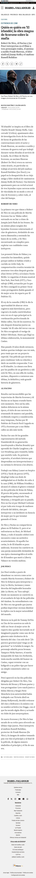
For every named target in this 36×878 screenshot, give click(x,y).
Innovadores (18, 832)
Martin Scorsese (19, 757)
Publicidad (18, 790)
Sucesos (18, 825)
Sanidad (18, 823)
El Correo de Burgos (18, 849)
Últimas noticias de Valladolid (18, 837)
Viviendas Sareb (25, 3)
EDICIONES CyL (29, 0)
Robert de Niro (30, 757)
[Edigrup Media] (18, 865)
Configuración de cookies (18, 875)
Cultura (4, 19)
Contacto (18, 792)
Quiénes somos (18, 787)
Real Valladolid (24, 15)
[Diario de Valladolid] (17, 8)
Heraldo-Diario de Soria (18, 852)
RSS (18, 794)
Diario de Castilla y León (18, 844)
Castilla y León (18, 815)
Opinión (18, 835)
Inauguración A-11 (14, 3)
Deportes (18, 813)
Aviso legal (6, 872)
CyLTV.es (18, 854)
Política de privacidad (16, 872)
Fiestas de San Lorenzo (18, 820)
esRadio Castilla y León (18, 857)
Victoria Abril (8, 757)
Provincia (14, 15)
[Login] (33, 7)
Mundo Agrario (18, 830)
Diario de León (18, 847)
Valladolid (5, 15)
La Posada (18, 828)
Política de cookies (28, 872)
